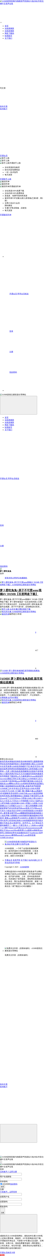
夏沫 (9, 813)
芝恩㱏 (16, 774)
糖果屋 (25, 776)
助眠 (28, 820)
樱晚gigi (12, 784)
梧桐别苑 (27, 784)
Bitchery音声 (38, 833)
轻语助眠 (20, 766)
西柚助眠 (20, 769)
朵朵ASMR (29, 788)
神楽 (37, 776)
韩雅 (28, 761)
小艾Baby (15, 801)
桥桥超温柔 (35, 784)
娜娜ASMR (37, 806)
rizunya (23, 828)
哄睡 (24, 816)
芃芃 (21, 774)
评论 (18, 578)
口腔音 (10, 820)
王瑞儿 (19, 779)
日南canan (27, 793)
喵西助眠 (28, 813)
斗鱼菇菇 (35, 793)
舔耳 (30, 774)
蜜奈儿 (27, 769)
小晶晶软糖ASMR (16, 803)
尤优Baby (17, 798)
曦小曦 (25, 791)
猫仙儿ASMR (27, 779)
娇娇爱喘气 (4, 808)
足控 (34, 766)
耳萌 (4, 776)
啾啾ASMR (17, 816)
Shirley (11, 828)
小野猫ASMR (26, 798)
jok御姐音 (36, 830)
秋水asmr (31, 776)
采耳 (6, 766)
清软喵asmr (15, 781)
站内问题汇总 (34, 860)
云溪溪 (14, 823)
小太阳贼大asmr (13, 806)
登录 (2, 1187)
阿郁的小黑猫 (18, 764)
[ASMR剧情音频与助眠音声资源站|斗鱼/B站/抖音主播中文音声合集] (22, 844)
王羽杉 (14, 779)
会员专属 (13, 609)
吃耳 (34, 818)
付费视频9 (6, 698)
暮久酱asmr (32, 791)
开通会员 (8, 860)
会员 (9, 823)
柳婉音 (12, 786)
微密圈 (13, 796)
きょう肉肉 (31, 825)
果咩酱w (22, 786)
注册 (2, 1213)
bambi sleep (4, 835)
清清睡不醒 (25, 781)
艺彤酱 (25, 774)
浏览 (10, 578)
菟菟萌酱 (22, 771)
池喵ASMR (34, 781)
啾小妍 (10, 816)
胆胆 (34, 774)
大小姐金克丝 (9, 811)
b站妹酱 (19, 833)
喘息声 (5, 816)
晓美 (9, 793)
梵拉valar (19, 784)
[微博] (22, 905)
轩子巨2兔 (28, 766)
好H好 (12, 808)
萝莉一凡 (4, 771)
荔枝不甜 (35, 771)
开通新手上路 (5, 179)
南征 (15, 820)
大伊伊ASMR (20, 811)
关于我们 (8, 38)
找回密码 (13, 1184)
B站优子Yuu (28, 833)
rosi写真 (17, 828)
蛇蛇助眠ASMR (36, 769)
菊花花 (29, 771)
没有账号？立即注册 (8, 1172)
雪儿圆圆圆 (34, 761)
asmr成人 (20, 835)
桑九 (42, 784)
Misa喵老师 (18, 830)
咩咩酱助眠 (30, 816)
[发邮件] (24, 944)
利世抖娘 (37, 820)
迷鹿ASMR (12, 766)
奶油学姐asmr (20, 808)
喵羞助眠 (35, 813)
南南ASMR (21, 820)
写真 (6, 823)
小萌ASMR (36, 798)
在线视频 (9, 28)
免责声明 (16, 860)
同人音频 (28, 818)
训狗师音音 (12, 769)
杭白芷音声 (20, 788)
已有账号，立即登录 (8, 1192)
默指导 (3, 761)
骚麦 (13, 761)
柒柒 (17, 786)
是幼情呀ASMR (17, 793)
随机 (25, 578)
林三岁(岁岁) (10, 788)
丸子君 (35, 823)
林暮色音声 (30, 786)
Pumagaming (31, 828)
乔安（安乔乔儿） (24, 823)
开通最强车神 (5, 215)
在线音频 (9, 31)
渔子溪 (8, 781)
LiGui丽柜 (27, 830)
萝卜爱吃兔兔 (13, 771)
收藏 (21, 578)
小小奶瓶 (33, 803)
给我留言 (8, 36)
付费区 (20, 609)
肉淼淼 (38, 774)
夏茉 (6, 813)
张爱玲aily (37, 796)
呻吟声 (38, 816)
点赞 (14, 578)
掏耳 (4, 796)
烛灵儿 (36, 779)
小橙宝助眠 (4, 803)
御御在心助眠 (22, 796)
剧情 (32, 820)
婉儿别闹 (29, 806)
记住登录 (6, 1184)
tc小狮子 (5, 828)
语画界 (5, 769)
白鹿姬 (8, 779)
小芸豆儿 (7, 801)
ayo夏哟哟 (13, 835)
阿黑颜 (10, 764)
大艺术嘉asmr (34, 808)
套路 (27, 808)
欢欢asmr (5, 784)
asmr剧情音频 (29, 835)
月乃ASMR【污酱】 (13, 791)
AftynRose (9, 838)
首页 (6, 26)
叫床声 (5, 820)
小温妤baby (38, 801)
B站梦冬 (12, 833)
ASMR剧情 (24, 867)
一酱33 (14, 825)
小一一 (23, 806)
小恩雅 (27, 803)
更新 (6, 578)
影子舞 (30, 796)
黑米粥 (8, 761)
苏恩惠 (10, 774)
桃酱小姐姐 (4, 786)
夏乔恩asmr (15, 813)
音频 (17, 761)
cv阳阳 (6, 833)
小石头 (31, 801)
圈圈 (22, 813)
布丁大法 (9, 798)
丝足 (39, 823)
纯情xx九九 (18, 776)
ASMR (2, 838)
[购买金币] (17, 975)
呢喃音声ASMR (18, 818)
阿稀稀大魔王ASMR (32, 764)
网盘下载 (9, 33)
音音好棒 (22, 761)
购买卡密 (11, 1253)
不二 (9, 825)
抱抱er (8, 796)
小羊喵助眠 (23, 801)
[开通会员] (17, 993)
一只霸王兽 (21, 825)
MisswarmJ (10, 830)
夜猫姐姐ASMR (32, 811)
